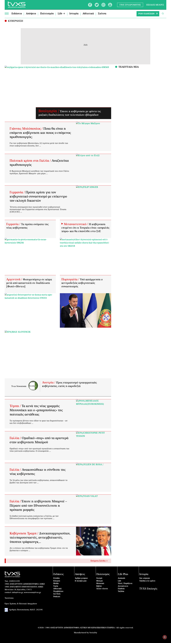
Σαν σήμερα (144, 578)
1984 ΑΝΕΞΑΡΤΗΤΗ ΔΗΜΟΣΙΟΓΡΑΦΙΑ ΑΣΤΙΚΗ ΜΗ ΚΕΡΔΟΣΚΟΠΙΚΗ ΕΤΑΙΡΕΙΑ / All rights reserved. (89, 628)
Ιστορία (74, 13)
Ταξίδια (121, 591)
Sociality (93, 633)
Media (56, 583)
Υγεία (55, 586)
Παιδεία (121, 589)
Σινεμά (99, 578)
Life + (61, 13)
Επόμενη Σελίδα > (99, 561)
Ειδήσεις (16, 13)
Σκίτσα (102, 13)
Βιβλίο (99, 586)
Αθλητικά (88, 13)
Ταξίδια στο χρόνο (147, 581)
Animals (121, 578)
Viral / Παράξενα (125, 583)
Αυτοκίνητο (123, 586)
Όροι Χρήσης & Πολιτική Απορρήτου (21, 604)
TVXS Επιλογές (148, 588)
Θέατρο (99, 581)
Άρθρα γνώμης (81, 578)
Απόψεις (31, 13)
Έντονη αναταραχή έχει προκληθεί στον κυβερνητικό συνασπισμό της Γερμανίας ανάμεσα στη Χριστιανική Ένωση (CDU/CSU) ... (38, 209)
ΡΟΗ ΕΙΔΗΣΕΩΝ (146, 14)
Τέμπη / (16, 406)
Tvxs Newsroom (18, 386)
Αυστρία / (49, 382)
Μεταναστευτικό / (76, 224)
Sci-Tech (57, 594)
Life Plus (123, 574)
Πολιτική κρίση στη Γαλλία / (31, 160)
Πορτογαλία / (70, 279)
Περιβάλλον (58, 591)
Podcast (56, 597)
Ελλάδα (56, 578)
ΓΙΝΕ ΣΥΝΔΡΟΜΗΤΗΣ (130, 5)
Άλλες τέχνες (102, 589)
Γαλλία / (16, 438)
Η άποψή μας (81, 581)
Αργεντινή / (14, 279)
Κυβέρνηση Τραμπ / (24, 533)
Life (119, 581)
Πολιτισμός (47, 13)
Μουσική (100, 583)
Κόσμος (56, 581)
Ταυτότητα (9, 598)
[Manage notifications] (165, 637)
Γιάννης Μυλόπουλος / (26, 128)
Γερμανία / (18, 192)
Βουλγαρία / (49, 111)
